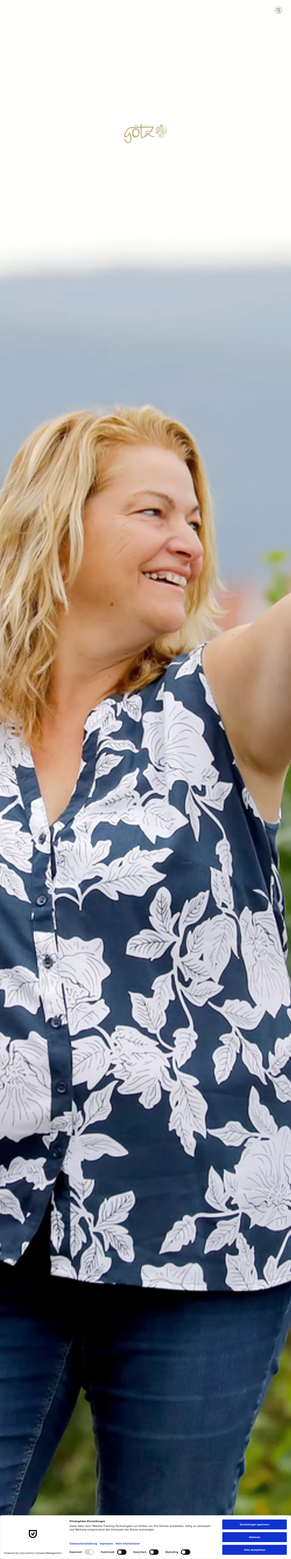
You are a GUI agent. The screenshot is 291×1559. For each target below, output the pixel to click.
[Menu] (278, 10)
